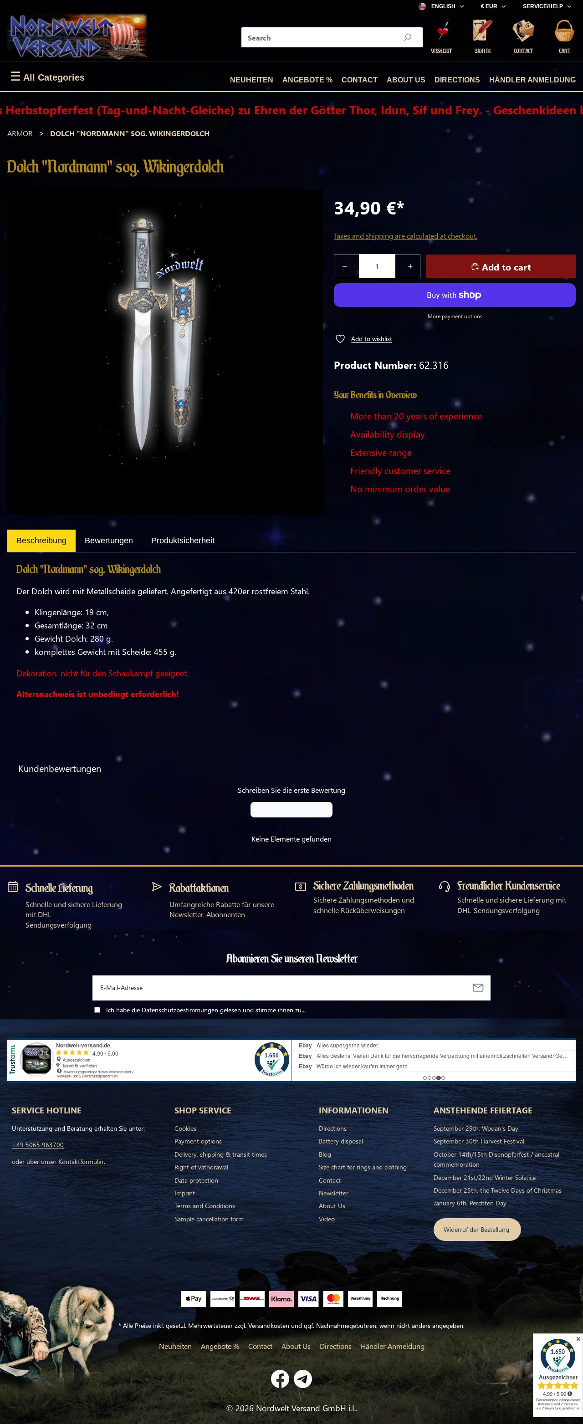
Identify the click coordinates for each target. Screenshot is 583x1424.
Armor (20, 133)
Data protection (196, 1180)
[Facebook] (280, 1379)
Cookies (185, 1128)
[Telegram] (303, 1379)
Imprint (184, 1193)
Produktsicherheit (183, 540)
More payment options (455, 316)
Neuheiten (251, 80)
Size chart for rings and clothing (363, 1167)
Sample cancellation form (209, 1219)
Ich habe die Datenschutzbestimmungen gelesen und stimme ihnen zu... (206, 1009)
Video (327, 1219)
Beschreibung (41, 540)
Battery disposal (341, 1141)
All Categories (47, 76)
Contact (360, 80)
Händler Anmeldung (532, 80)
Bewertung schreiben (291, 809)
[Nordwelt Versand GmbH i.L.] (77, 37)
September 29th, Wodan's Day (476, 1128)
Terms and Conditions (204, 1205)
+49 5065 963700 (38, 1144)
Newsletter (333, 1193)
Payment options (198, 1141)
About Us (406, 80)
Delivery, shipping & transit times (220, 1154)
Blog (325, 1154)
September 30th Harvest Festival (479, 1141)
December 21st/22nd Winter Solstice (485, 1177)
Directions (457, 80)
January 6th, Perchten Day (470, 1203)
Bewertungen (109, 540)
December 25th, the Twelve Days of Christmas (498, 1190)
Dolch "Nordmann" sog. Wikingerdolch (130, 133)
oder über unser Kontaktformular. (58, 1161)
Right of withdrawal (201, 1167)
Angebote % (307, 80)
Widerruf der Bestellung (477, 1229)
